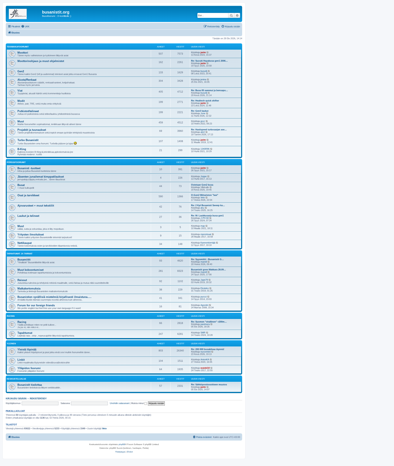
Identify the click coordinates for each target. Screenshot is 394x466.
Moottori (22, 52)
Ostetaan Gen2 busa (202, 185)
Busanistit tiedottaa (29, 384)
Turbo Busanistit (27, 140)
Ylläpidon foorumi (29, 368)
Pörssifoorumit (16, 162)
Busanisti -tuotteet (28, 168)
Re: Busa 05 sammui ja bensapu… (209, 90)
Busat (21, 185)
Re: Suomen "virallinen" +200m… (209, 321)
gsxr (202, 121)
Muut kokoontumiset (30, 269)
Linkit (21, 359)
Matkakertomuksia (28, 288)
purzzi (203, 296)
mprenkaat (205, 234)
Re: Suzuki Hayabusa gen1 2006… (209, 61)
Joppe (203, 176)
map (202, 226)
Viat (19, 90)
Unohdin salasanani (119, 403)
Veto (202, 197)
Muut (20, 121)
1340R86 (205, 149)
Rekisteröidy (38, 398)
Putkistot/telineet (28, 111)
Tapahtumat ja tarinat (19, 254)
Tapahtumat (24, 332)
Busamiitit (23, 259)
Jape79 (204, 280)
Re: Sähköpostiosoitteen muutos (209, 384)
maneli (203, 262)
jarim (203, 52)
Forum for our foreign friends (36, 305)
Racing (11, 316)
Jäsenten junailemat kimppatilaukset (40, 176)
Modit (21, 100)
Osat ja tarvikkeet (28, 195)
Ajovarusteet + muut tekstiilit (35, 205)
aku (202, 208)
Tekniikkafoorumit (18, 47)
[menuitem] (25, 26)
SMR (202, 332)
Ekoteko (204, 288)
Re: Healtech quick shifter (205, 100)
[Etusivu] (24, 13)
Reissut (22, 280)
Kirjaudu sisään (16, 398)
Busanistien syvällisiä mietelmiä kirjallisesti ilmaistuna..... (54, 296)
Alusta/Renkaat (26, 79)
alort (202, 132)
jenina (203, 79)
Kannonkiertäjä (207, 242)
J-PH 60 (204, 218)
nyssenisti (205, 351)
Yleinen (11, 343)
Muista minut (137, 403)
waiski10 (205, 368)
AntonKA (204, 359)
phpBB (122, 444)
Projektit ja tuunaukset (31, 129)
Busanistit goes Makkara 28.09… (208, 269)
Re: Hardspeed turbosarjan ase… (209, 129)
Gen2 (20, 71)
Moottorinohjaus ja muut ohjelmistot (40, 61)
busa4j (203, 71)
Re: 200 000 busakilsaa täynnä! (207, 349)
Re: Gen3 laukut (199, 111)
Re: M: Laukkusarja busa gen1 (207, 215)
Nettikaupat (24, 242)
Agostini (204, 305)
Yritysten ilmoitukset (30, 234)
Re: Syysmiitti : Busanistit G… (207, 259)
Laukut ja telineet (28, 215)
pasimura (205, 324)
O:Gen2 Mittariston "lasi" (204, 195)
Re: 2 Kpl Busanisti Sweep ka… (208, 205)
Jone (202, 113)
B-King (21, 149)
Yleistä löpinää (26, 349)
